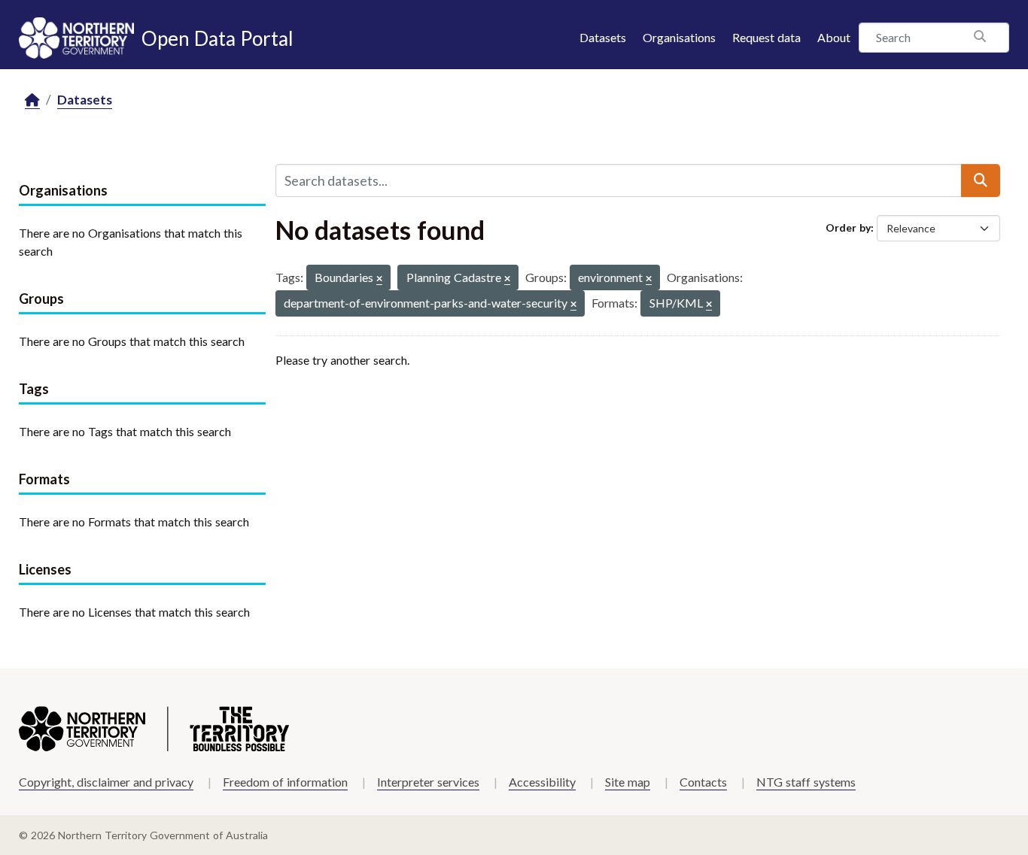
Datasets (602, 37)
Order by (848, 227)
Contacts (703, 782)
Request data (766, 37)
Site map (627, 782)
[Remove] (379, 279)
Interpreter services (428, 782)
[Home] (32, 100)
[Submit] (980, 180)
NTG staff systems (806, 782)
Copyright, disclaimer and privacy (106, 782)
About (833, 37)
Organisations (679, 37)
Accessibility (542, 782)
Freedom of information (285, 782)
